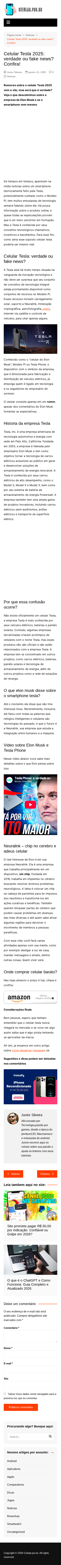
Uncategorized (16, 1531)
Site (6, 1378)
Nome (8, 1348)
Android (12, 1461)
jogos (46, 308)
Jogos (10, 1500)
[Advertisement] (30, 140)
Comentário (11, 1327)
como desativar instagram (28, 1050)
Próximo (45, 1173)
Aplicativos (13, 1469)
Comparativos (15, 1484)
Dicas (10, 1492)
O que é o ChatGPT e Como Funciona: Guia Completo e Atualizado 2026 (28, 1284)
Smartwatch (14, 1524)
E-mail (8, 1363)
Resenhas (13, 1516)
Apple (10, 1476)
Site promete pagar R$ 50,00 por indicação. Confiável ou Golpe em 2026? (29, 1230)
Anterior (15, 1173)
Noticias (11, 76)
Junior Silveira (14, 72)
